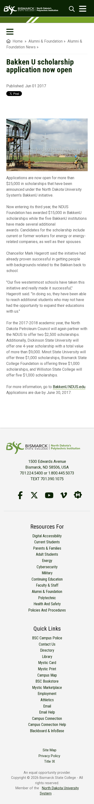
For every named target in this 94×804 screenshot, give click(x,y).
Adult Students (47, 554)
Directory (47, 650)
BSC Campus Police (47, 638)
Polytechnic (47, 598)
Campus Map (47, 675)
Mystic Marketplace (47, 687)
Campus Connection (47, 718)
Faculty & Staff (47, 585)
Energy (47, 560)
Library (47, 656)
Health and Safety (47, 604)
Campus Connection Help (47, 724)
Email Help (47, 712)
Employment (47, 693)
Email (47, 706)
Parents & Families (47, 548)
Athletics (47, 700)
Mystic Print (47, 669)
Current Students (47, 542)
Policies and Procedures (47, 610)
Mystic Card (47, 662)
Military (47, 573)
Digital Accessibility (47, 536)
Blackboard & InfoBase (47, 731)
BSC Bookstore (47, 681)
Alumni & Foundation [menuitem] (45, 41)
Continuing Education (47, 579)
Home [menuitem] (17, 41)
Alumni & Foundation (47, 591)
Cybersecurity (47, 567)
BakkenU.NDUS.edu (69, 386)
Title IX (49, 762)
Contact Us (47, 644)
